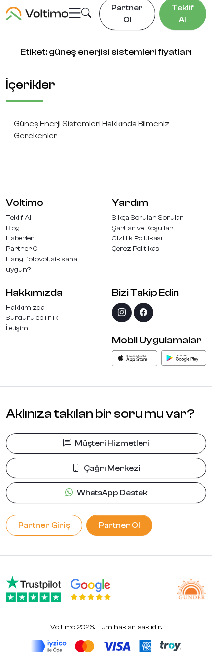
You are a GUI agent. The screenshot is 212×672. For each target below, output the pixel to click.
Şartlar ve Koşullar (142, 228)
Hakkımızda (25, 308)
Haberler (20, 238)
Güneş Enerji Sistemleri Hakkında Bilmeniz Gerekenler (92, 129)
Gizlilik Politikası (137, 238)
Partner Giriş (44, 525)
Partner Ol (22, 249)
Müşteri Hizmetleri (112, 443)
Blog (13, 228)
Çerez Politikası (136, 249)
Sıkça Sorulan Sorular (147, 218)
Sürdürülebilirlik (32, 318)
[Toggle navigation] (74, 13)
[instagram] (122, 312)
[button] (86, 14)
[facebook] (143, 312)
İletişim (17, 328)
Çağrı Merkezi (112, 468)
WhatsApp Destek (112, 492)
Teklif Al (18, 218)
